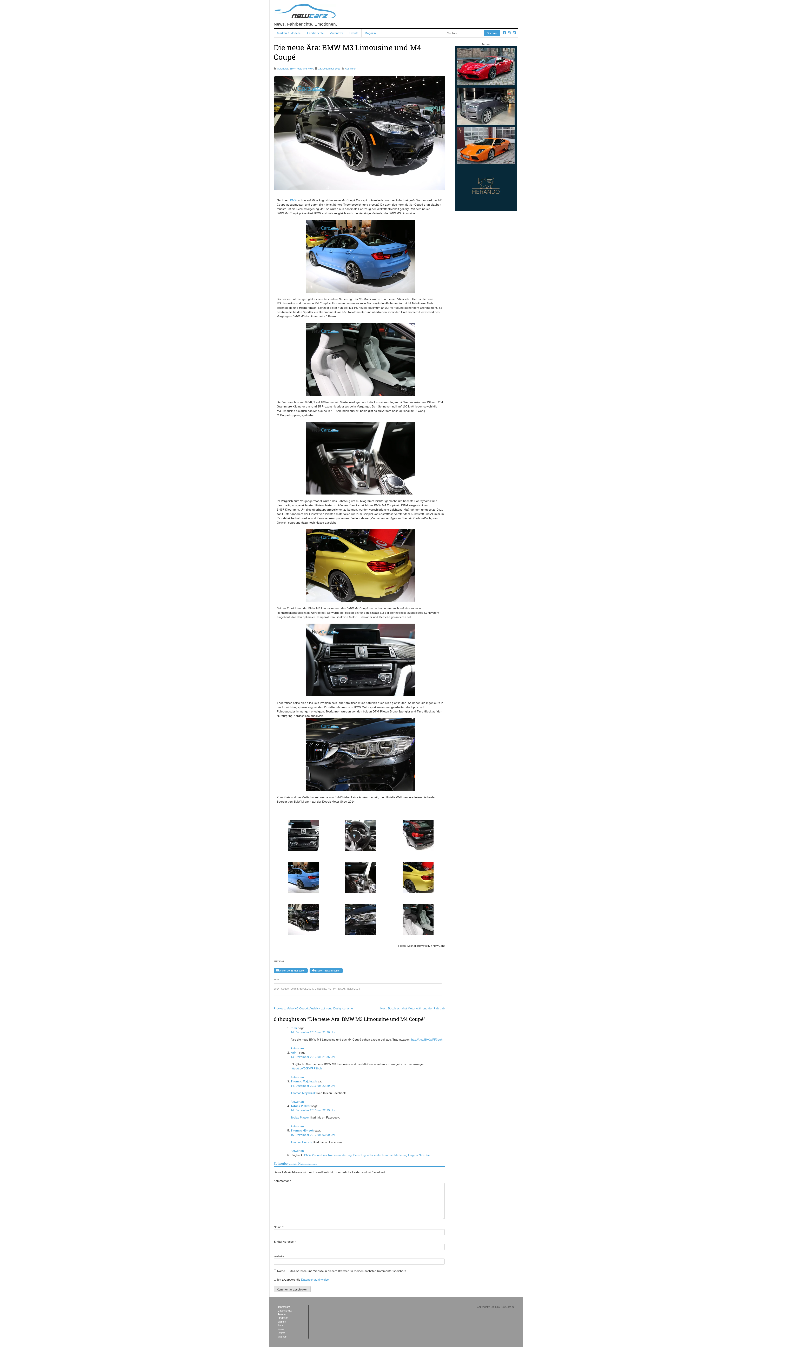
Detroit (294, 988)
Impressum (284, 1307)
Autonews (336, 33)
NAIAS (342, 988)
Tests (280, 1325)
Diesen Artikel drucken (327, 970)
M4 (335, 988)
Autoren (282, 1314)
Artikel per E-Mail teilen (292, 970)
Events (353, 33)
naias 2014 (353, 988)
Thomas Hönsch (302, 1130)
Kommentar (282, 1180)
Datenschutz (285, 1310)
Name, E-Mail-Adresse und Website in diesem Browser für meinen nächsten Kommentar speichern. (342, 1271)
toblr (294, 1028)
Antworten (297, 1048)
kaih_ (294, 1052)
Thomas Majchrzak (304, 1081)
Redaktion (350, 68)
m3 (329, 988)
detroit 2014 (306, 988)
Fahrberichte (315, 33)
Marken (282, 1321)
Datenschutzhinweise (315, 1279)
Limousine (320, 988)
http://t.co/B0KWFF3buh (427, 1039)
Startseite (283, 1318)
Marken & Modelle (289, 33)
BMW (293, 200)
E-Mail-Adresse (285, 1241)
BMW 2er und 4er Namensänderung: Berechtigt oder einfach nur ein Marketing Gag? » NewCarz (367, 1155)
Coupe (285, 988)
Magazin (370, 33)
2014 (276, 988)
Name (278, 1227)
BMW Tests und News (302, 68)
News (281, 1329)
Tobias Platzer (300, 1106)
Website (279, 1256)
